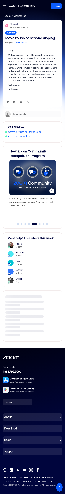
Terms (5, 477)
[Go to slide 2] (21, 224)
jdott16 (19, 243)
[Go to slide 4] (29, 224)
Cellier (19, 279)
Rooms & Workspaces (15, 16)
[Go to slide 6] (38, 224)
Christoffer (15, 24)
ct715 (18, 261)
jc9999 (19, 270)
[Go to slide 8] (47, 224)
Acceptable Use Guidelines (42, 477)
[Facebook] (37, 469)
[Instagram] (31, 469)
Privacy (13, 477)
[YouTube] (24, 469)
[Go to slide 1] (18, 224)
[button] (4, 6)
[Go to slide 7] (43, 224)
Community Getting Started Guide (24, 132)
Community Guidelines (19, 136)
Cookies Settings (29, 481)
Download (10, 428)
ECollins (20, 252)
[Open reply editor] (32, 114)
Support (9, 451)
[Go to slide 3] (25, 224)
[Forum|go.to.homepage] (22, 6)
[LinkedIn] (11, 469)
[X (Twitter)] (18, 469)
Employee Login (45, 481)
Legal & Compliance (11, 481)
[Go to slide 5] (32, 224)
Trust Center (23, 477)
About (8, 417)
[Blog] (5, 469)
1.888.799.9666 (12, 371)
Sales (7, 440)
